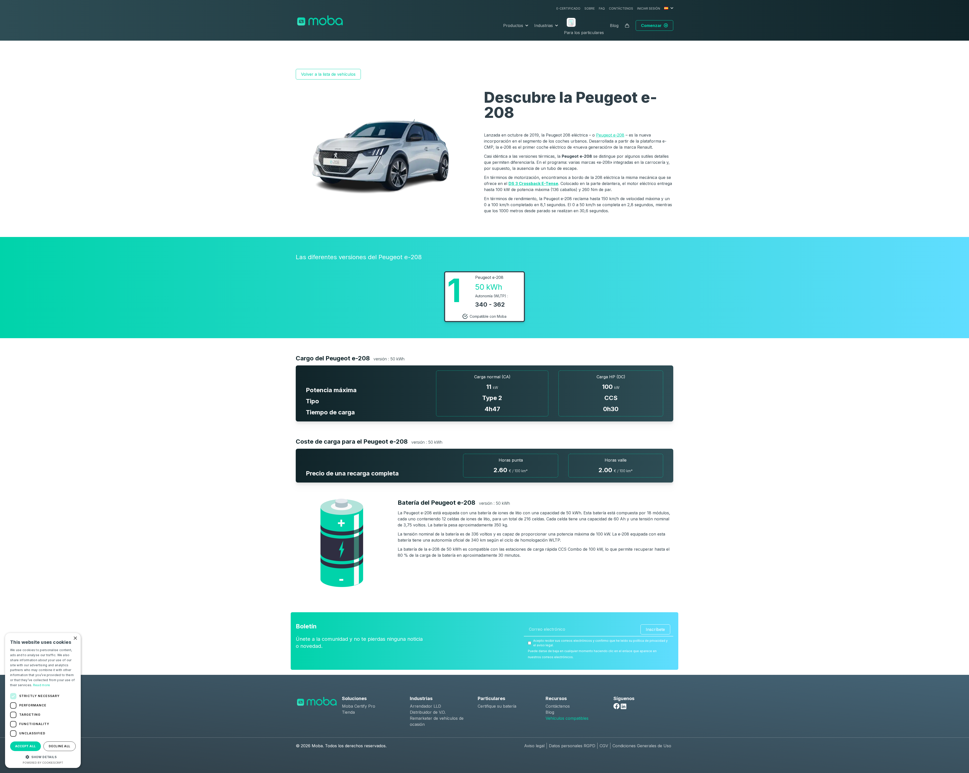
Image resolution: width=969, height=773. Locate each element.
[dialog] (43, 700)
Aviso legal (534, 745)
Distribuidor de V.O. (428, 712)
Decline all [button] (59, 746)
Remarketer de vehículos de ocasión (437, 721)
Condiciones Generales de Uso (641, 745)
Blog (614, 25)
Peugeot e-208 (610, 135)
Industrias (543, 25)
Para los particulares (584, 32)
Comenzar (651, 25)
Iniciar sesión (648, 8)
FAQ (602, 8)
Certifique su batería (497, 706)
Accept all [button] (25, 746)
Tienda (348, 712)
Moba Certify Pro (358, 706)
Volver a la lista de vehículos (328, 74)
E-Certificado (568, 8)
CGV (604, 745)
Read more (41, 685)
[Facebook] (616, 706)
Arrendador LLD (425, 706)
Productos (513, 25)
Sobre (589, 8)
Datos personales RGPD (572, 745)
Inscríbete (655, 629)
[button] (43, 756)
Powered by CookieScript (43, 762)
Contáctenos (621, 8)
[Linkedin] (623, 706)
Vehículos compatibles (567, 718)
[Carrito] (627, 25)
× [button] (75, 638)
